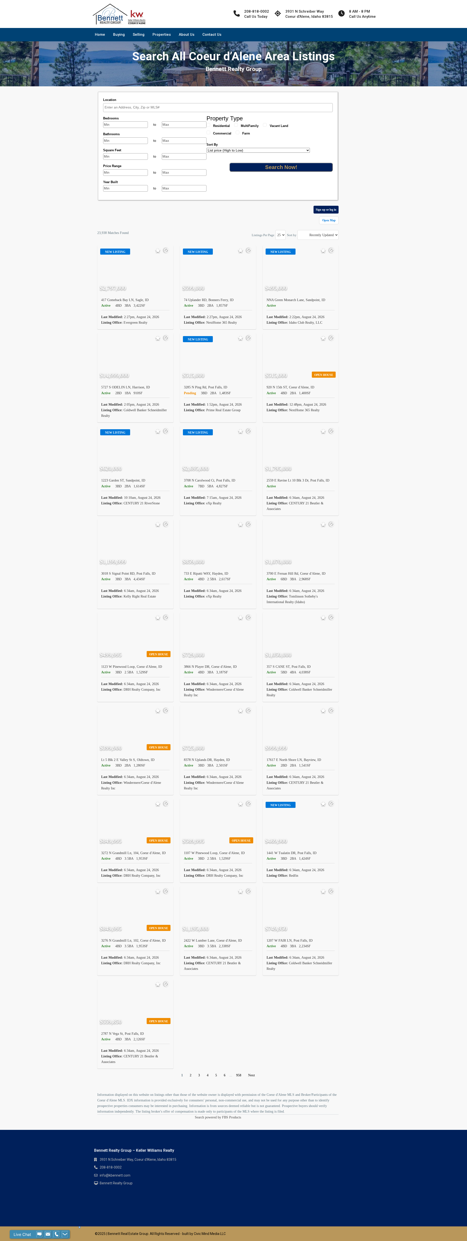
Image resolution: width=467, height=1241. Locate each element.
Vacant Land (279, 126)
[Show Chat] (39, 1234)
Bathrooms (111, 134)
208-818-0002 (111, 1167)
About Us (186, 34)
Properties (162, 34)
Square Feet (112, 150)
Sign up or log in (326, 209)
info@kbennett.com (115, 1175)
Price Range (112, 166)
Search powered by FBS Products (218, 1117)
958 (238, 1075)
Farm (246, 133)
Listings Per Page (263, 235)
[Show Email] (48, 1234)
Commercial (222, 133)
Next (251, 1075)
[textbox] (219, 107)
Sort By (212, 144)
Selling (138, 34)
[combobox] (218, 107)
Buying (119, 34)
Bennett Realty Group (116, 1183)
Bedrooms (111, 118)
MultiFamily (250, 126)
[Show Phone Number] (56, 1234)
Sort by (291, 235)
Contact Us (211, 34)
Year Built (110, 182)
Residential (221, 126)
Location (109, 100)
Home (100, 34)
